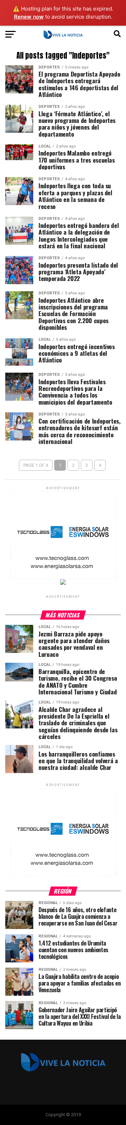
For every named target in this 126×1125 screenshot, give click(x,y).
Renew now (29, 16)
